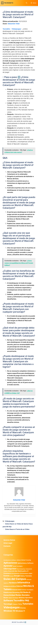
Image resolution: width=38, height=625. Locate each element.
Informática (23, 582)
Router (6, 597)
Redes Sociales (23, 595)
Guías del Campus (15, 578)
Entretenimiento (15, 573)
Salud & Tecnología (13, 597)
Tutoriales (27, 603)
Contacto (7, 546)
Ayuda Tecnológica (18, 566)
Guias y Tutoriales (26, 576)
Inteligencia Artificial (10, 586)
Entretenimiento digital (26, 573)
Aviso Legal (8, 543)
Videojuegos (16, 29)
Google (17, 576)
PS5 (21, 592)
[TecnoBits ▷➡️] (7, 2)
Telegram (15, 604)
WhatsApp (23, 608)
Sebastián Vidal (14, 24)
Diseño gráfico (22, 571)
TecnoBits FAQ (21, 600)
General (12, 576)
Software (8, 600)
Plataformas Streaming (12, 592)
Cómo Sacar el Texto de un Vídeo (17, 529)
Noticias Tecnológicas (27, 589)
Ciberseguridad (10, 569)
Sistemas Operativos (26, 597)
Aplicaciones (10, 562)
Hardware (13, 583)
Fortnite (7, 576)
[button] (26, 3)
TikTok (20, 604)
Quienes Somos (9, 540)
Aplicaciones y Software (25, 563)
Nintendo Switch (17, 589)
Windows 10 (9, 611)
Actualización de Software (10, 560)
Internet (19, 586)
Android (19, 560)
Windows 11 (20, 611)
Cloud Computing (21, 569)
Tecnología (8, 604)
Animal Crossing (26, 560)
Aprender (8, 566)
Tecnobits (6, 29)
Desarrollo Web (12, 571)
